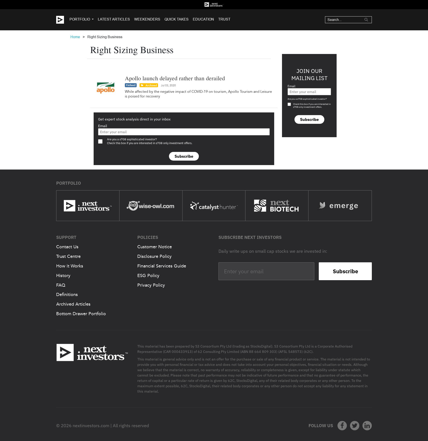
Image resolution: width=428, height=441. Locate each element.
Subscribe (184, 156)
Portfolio (80, 19)
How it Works (69, 266)
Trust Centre (68, 256)
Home (75, 36)
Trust (224, 19)
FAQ (60, 285)
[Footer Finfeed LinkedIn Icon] (367, 425)
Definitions (67, 294)
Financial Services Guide (161, 266)
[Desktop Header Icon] (63, 20)
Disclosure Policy (154, 256)
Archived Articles (73, 304)
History (63, 275)
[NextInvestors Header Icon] (214, 4)
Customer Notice (154, 246)
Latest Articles (114, 19)
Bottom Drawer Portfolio (81, 313)
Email (102, 126)
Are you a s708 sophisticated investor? (307, 98)
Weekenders (147, 19)
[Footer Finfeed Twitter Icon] (354, 425)
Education (203, 19)
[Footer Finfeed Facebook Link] (342, 425)
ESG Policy (148, 275)
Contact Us (67, 246)
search (366, 19)
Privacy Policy (151, 285)
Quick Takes (177, 19)
